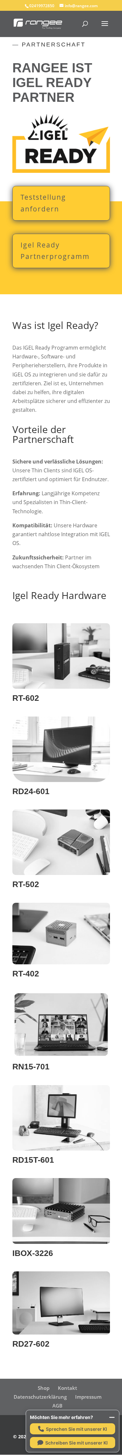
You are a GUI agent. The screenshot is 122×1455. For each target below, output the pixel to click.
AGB (57, 1405)
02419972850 (41, 6)
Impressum (88, 1396)
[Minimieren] (112, 1417)
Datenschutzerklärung (40, 1396)
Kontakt (67, 1388)
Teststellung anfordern (43, 202)
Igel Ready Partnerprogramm (55, 250)
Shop (43, 1388)
